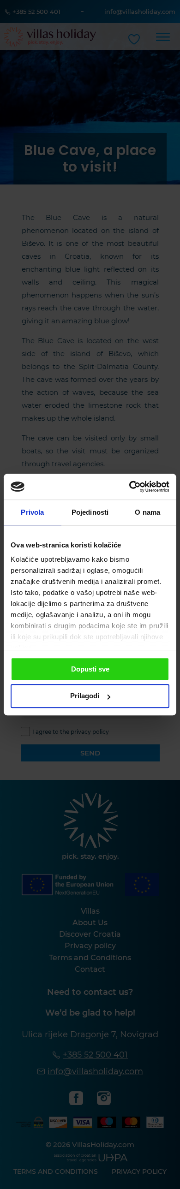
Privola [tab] (32, 512)
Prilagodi (84, 696)
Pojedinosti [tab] (90, 512)
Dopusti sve (90, 669)
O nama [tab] (147, 512)
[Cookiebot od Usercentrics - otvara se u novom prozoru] (129, 487)
